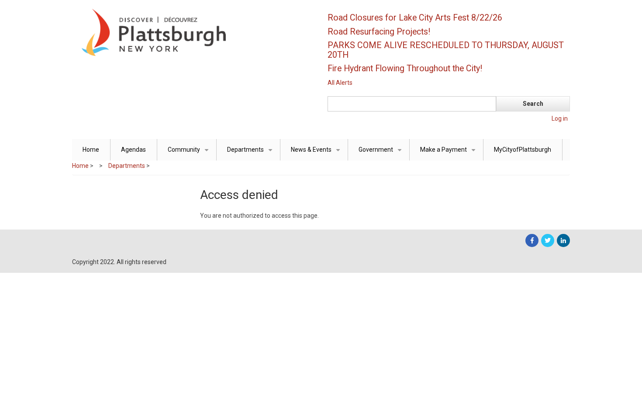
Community (190, 153)
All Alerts (340, 82)
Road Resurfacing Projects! (379, 32)
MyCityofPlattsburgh (522, 149)
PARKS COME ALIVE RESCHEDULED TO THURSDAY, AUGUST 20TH (446, 50)
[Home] (192, 31)
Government (382, 153)
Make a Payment (449, 153)
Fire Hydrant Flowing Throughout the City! (405, 68)
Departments (251, 153)
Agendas (133, 149)
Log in (560, 118)
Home (91, 149)
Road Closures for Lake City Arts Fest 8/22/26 (415, 18)
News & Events (317, 153)
